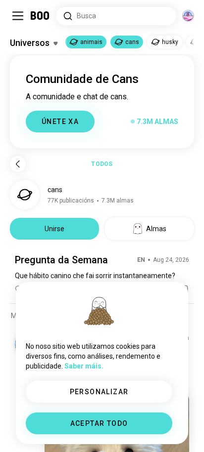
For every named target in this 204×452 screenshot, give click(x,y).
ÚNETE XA (60, 121)
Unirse (54, 229)
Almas (156, 229)
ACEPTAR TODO (99, 423)
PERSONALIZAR (99, 392)
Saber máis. (83, 366)
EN (141, 259)
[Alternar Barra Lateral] (18, 16)
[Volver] (18, 164)
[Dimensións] (188, 16)
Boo (40, 15)
